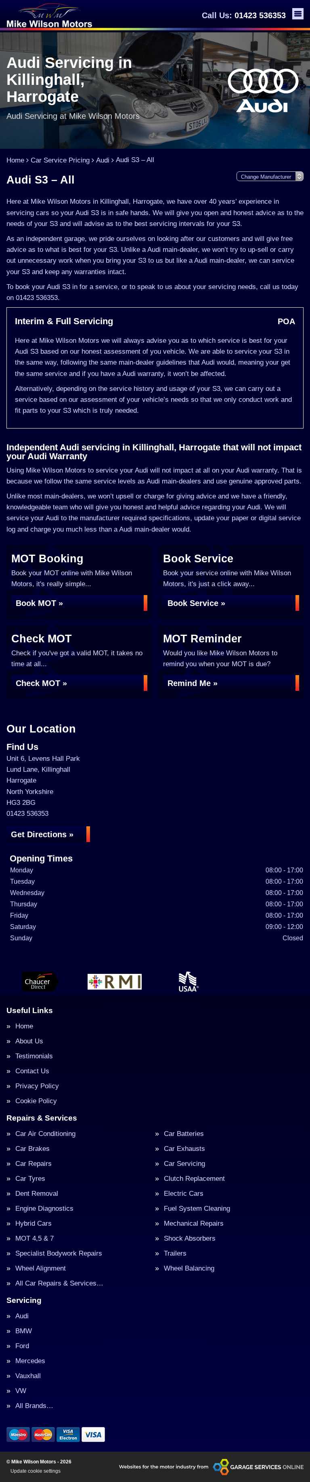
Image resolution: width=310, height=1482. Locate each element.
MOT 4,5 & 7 (34, 1238)
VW (20, 1390)
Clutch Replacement (194, 1178)
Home (24, 1026)
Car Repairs (33, 1163)
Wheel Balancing (189, 1268)
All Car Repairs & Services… (59, 1283)
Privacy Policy (37, 1086)
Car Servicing (184, 1163)
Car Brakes (32, 1148)
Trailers (175, 1253)
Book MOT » (39, 603)
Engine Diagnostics (44, 1208)
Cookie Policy (36, 1101)
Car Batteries (184, 1133)
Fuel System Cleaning (197, 1208)
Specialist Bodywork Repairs (58, 1253)
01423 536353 (244, 15)
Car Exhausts (184, 1148)
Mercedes (30, 1360)
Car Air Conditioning (45, 1133)
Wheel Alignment (40, 1268)
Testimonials (34, 1056)
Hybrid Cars (33, 1223)
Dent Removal (36, 1193)
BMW (23, 1331)
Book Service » (196, 603)
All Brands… (34, 1405)
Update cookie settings (35, 1471)
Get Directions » (42, 834)
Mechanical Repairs (194, 1223)
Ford (22, 1346)
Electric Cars (183, 1193)
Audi (22, 1316)
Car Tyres (30, 1178)
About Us (29, 1041)
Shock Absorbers (190, 1238)
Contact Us (32, 1071)
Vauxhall (28, 1375)
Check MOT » (41, 683)
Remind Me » (193, 683)
